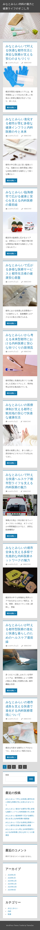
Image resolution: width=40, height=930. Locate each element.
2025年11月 (12, 884)
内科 (9, 911)
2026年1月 (12, 878)
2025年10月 (12, 887)
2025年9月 (12, 890)
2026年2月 (12, 875)
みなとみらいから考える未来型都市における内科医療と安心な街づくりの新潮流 (19, 832)
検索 (7, 775)
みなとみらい (13, 908)
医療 (9, 914)
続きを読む (11, 107)
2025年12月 (12, 881)
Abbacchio (27, 63)
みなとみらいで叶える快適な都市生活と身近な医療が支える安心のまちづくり (19, 802)
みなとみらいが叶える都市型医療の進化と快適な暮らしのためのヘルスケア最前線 (19, 633)
